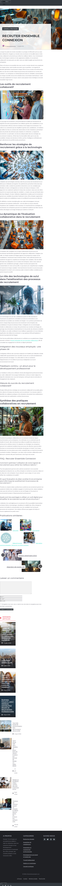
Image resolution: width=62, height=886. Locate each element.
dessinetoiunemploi (11, 46)
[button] (4, 4)
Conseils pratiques (10, 28)
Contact (25, 878)
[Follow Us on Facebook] (44, 839)
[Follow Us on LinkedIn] (54, 839)
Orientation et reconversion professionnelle (27, 849)
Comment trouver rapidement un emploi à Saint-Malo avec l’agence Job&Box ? (8, 681)
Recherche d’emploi (28, 839)
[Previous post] (3, 555)
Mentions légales (33, 878)
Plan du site (42, 878)
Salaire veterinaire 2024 (28, 556)
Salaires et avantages (29, 863)
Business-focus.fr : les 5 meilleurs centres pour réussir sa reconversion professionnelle (8, 705)
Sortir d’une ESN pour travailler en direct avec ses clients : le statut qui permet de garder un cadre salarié (15, 753)
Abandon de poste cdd (16, 567)
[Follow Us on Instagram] (51, 839)
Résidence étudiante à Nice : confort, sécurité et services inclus (15, 784)
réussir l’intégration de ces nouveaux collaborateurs (24, 340)
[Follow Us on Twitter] (47, 839)
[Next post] (40, 566)
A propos (19, 878)
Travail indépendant (29, 860)
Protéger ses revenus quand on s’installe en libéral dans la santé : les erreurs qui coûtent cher (15, 811)
